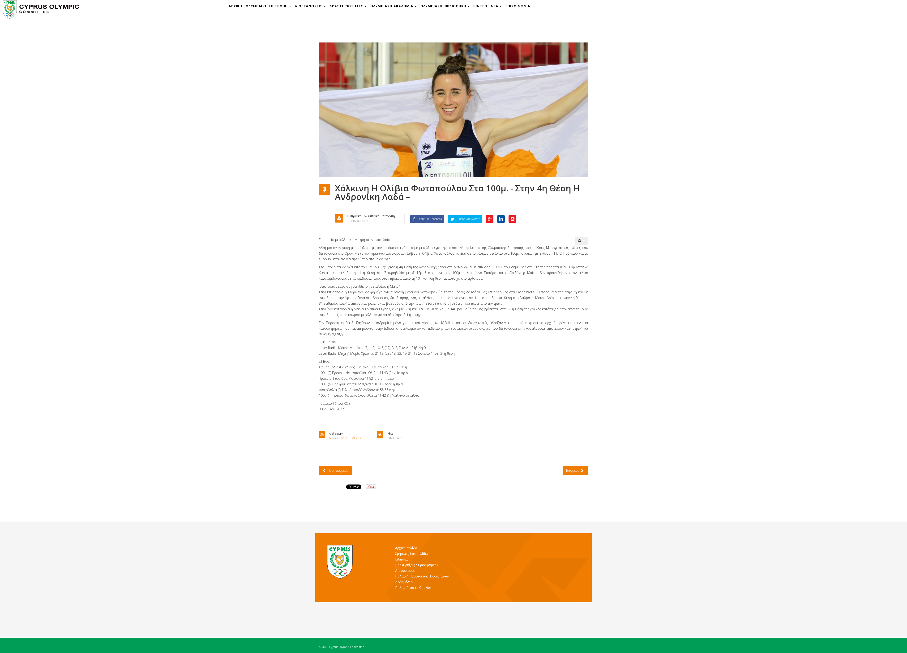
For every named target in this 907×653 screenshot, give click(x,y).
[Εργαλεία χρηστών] (581, 241)
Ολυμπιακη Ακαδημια (392, 6)
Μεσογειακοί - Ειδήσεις (345, 438)
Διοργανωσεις (309, 6)
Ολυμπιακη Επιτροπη (267, 6)
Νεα (494, 6)
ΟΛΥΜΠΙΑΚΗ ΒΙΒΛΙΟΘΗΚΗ (443, 6)
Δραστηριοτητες (346, 6)
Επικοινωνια (517, 6)
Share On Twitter (468, 219)
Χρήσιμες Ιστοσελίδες (411, 553)
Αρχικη (235, 6)
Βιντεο (480, 6)
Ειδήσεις (401, 559)
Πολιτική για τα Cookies (413, 587)
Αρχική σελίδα (406, 548)
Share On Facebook (429, 219)
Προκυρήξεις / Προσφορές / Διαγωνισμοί (416, 568)
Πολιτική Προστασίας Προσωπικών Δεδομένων (422, 579)
